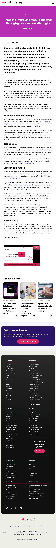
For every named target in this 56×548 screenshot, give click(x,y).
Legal (10, 526)
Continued (9, 72)
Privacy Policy (15, 526)
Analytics (8, 364)
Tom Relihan (29, 28)
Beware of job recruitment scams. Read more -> (28, 539)
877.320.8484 (43, 526)
